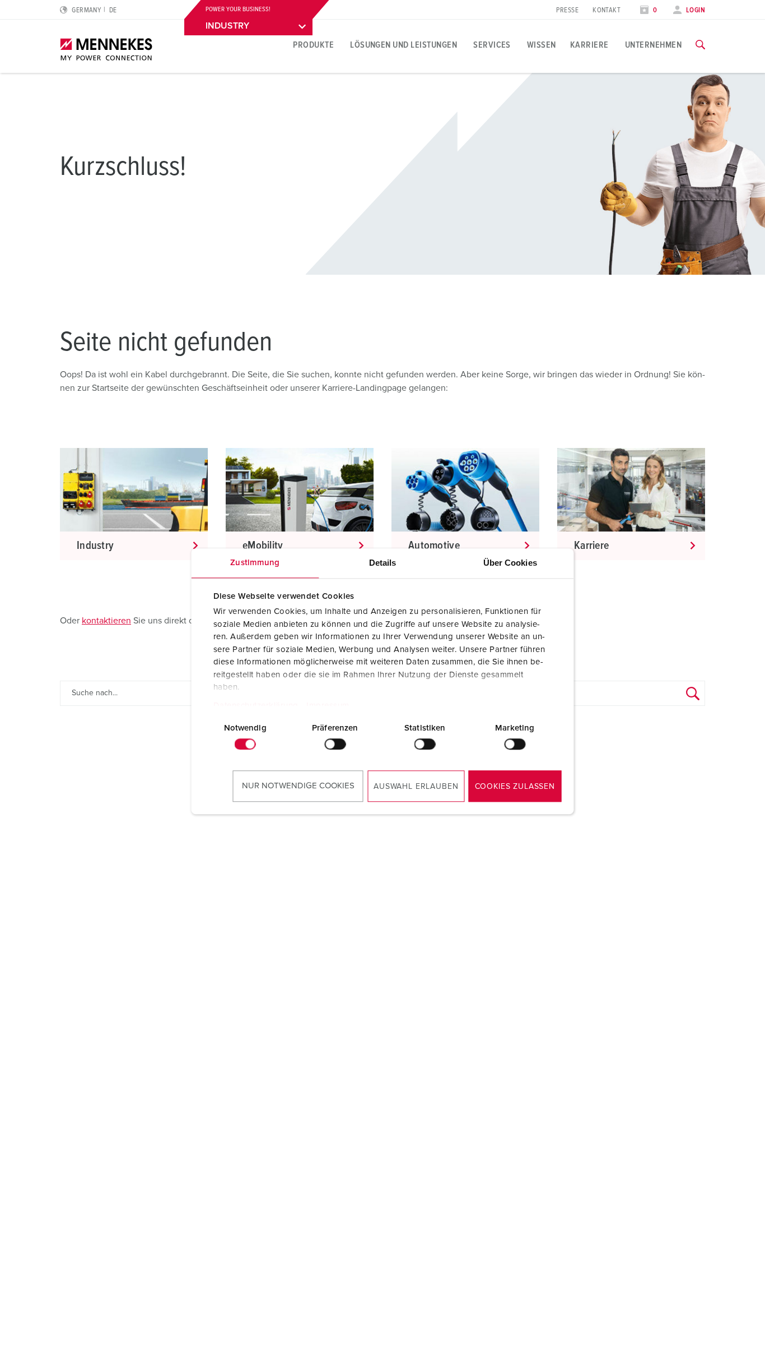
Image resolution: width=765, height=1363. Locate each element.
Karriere (589, 44)
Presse (567, 10)
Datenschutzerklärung (255, 705)
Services (492, 44)
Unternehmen (653, 44)
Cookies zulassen (515, 787)
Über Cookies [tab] (510, 562)
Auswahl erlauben (416, 787)
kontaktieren (106, 620)
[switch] (335, 744)
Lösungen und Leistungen (403, 44)
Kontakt (607, 10)
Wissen (541, 44)
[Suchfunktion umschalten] (700, 44)
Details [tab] (383, 562)
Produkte (313, 44)
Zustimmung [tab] (254, 562)
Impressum (327, 705)
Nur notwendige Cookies (298, 786)
